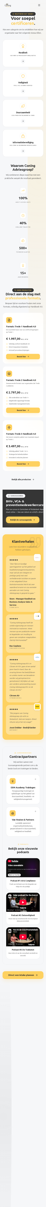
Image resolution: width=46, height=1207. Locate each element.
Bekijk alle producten (21, 479)
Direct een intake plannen (21, 975)
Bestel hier (21, 357)
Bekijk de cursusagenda (21, 520)
